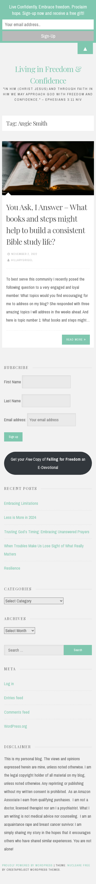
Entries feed (13, 698)
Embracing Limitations (21, 503)
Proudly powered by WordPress (28, 865)
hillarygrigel (22, 260)
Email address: (15, 420)
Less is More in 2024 (20, 517)
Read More (74, 339)
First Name (12, 382)
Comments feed (16, 712)
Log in (9, 683)
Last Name (12, 401)
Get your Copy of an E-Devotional (48, 463)
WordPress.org (15, 726)
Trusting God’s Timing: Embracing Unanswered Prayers (46, 531)
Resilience (12, 568)
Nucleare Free (78, 865)
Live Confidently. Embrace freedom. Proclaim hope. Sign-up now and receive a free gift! (48, 10)
